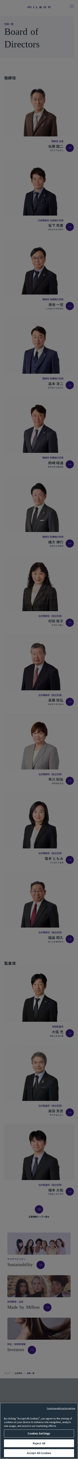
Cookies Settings (39, 1433)
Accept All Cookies (39, 1453)
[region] (39, 1431)
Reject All (39, 1443)
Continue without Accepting (61, 1408)
